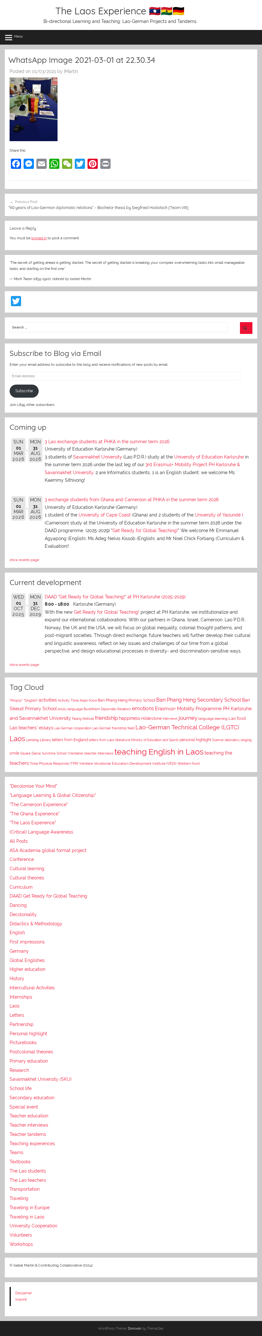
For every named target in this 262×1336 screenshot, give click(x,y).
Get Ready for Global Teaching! (145, 530)
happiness (129, 718)
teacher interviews (98, 753)
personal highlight (195, 739)
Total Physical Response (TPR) (54, 764)
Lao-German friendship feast (113, 728)
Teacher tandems (28, 1134)
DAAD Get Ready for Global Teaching (48, 896)
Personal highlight (28, 1033)
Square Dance (30, 753)
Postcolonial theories (31, 1051)
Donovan (134, 1328)
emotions (143, 708)
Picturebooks (23, 1042)
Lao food (237, 718)
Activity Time (68, 700)
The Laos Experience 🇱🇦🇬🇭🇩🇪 (119, 11)
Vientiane (86, 763)
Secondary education (32, 1097)
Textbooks (20, 1161)
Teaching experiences (32, 1143)
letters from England (70, 740)
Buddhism (92, 709)
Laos (17, 738)
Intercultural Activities (32, 987)
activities (48, 700)
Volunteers (21, 1235)
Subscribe (24, 391)
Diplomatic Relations (116, 709)
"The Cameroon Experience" (39, 804)
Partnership (22, 1024)
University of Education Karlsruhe (209, 456)
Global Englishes (27, 960)
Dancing (18, 905)
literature (122, 740)
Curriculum (21, 887)
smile (14, 753)
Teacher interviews (29, 1125)
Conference (22, 859)
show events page (24, 560)
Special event (24, 1106)
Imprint (21, 1299)
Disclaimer (23, 1293)
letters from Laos (101, 740)
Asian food (88, 700)
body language (70, 709)
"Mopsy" (16, 700)
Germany (19, 951)
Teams (16, 1152)
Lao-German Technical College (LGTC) (187, 727)
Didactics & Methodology (36, 923)
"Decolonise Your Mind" (33, 786)
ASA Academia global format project (48, 850)
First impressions (27, 941)
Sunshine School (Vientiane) (62, 753)
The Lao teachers (28, 1180)
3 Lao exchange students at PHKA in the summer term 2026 (107, 441)
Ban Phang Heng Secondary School (198, 700)
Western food (188, 763)
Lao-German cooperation (72, 728)
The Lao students (28, 1171)
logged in (39, 238)
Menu (18, 36)
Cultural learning (27, 868)
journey (188, 718)
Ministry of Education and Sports (155, 740)
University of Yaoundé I (219, 514)
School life (21, 1088)
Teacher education (29, 1115)
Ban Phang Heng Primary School (126, 700)
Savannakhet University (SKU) (41, 1079)
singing (246, 740)
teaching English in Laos (159, 751)
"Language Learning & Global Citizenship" (53, 795)
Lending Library (38, 740)
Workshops (21, 1244)
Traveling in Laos (27, 1216)
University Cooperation (33, 1225)
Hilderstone (151, 718)
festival (88, 719)
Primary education (29, 1061)
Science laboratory (226, 740)
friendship (106, 718)
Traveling (19, 1198)
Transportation (25, 1189)
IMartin (71, 71)
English (17, 932)
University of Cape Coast (105, 514)
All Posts (19, 841)
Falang (76, 718)
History (17, 978)
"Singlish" (31, 700)
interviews (170, 718)
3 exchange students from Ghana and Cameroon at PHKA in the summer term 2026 (132, 499)
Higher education (27, 969)
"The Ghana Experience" (34, 813)
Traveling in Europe (30, 1207)
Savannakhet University (97, 456)
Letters (17, 1015)
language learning (212, 719)
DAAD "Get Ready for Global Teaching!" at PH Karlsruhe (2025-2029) (115, 596)
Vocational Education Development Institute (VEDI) (135, 763)
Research (19, 1070)
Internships (21, 997)
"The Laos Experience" (33, 822)
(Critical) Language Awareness (41, 831)
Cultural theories (27, 877)
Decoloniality (23, 914)
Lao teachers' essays (31, 727)
